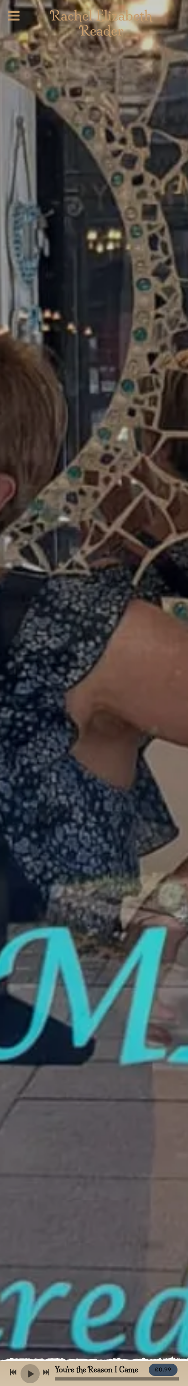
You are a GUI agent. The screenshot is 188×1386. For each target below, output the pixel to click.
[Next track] (46, 1372)
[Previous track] (13, 1372)
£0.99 (163, 1369)
